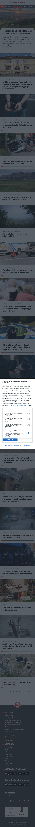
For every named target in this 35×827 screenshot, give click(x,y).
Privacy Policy (26, 445)
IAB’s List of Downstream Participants (19, 405)
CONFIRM (10, 439)
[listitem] (17, 410)
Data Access (17, 445)
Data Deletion (8, 445)
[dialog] (17, 413)
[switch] (28, 413)
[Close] (31, 381)
